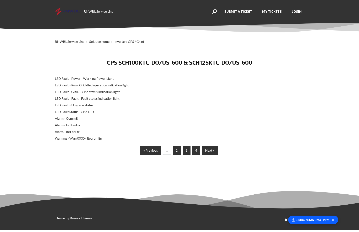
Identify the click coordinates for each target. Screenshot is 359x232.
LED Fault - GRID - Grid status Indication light (87, 92)
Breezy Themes (81, 218)
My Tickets (272, 11)
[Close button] (333, 220)
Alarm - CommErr (67, 118)
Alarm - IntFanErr (67, 132)
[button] (214, 11)
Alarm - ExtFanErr (67, 125)
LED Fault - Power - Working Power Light (84, 78)
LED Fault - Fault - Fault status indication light (87, 98)
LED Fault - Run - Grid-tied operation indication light (92, 85)
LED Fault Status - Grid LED (74, 112)
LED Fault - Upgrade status (74, 105)
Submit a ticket (238, 11)
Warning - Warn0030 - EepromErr (79, 138)
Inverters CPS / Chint (129, 41)
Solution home (99, 41)
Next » (210, 150)
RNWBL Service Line (69, 41)
